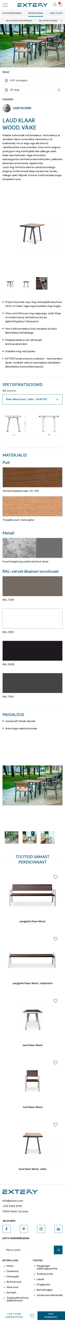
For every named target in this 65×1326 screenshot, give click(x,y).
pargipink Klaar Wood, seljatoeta (32, 983)
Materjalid (12, 1276)
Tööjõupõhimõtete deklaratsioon (17, 1299)
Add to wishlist (32, 1316)
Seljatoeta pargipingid (51, 21)
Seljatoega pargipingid (19, 21)
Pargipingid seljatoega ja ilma (46, 1267)
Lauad (40, 1279)
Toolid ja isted (44, 1274)
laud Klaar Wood (32, 1045)
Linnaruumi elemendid (49, 1295)
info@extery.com (12, 1201)
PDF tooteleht (19, 80)
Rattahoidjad (44, 1290)
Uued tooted (57, 13)
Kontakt (11, 1292)
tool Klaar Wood (32, 1107)
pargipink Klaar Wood (32, 921)
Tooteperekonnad (11, 13)
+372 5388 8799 (12, 1206)
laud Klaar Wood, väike (32, 1169)
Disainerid (12, 1271)
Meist (10, 1266)
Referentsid (13, 1282)
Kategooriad (35, 13)
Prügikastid (43, 1284)
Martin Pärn (22, 108)
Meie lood (12, 1287)
